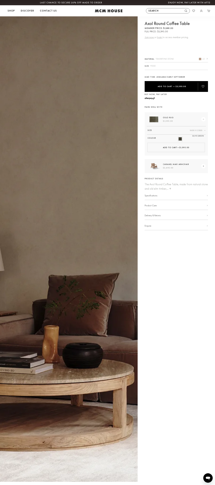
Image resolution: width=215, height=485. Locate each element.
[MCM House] (108, 10)
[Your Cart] (209, 11)
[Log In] (201, 11)
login (159, 37)
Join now (149, 37)
